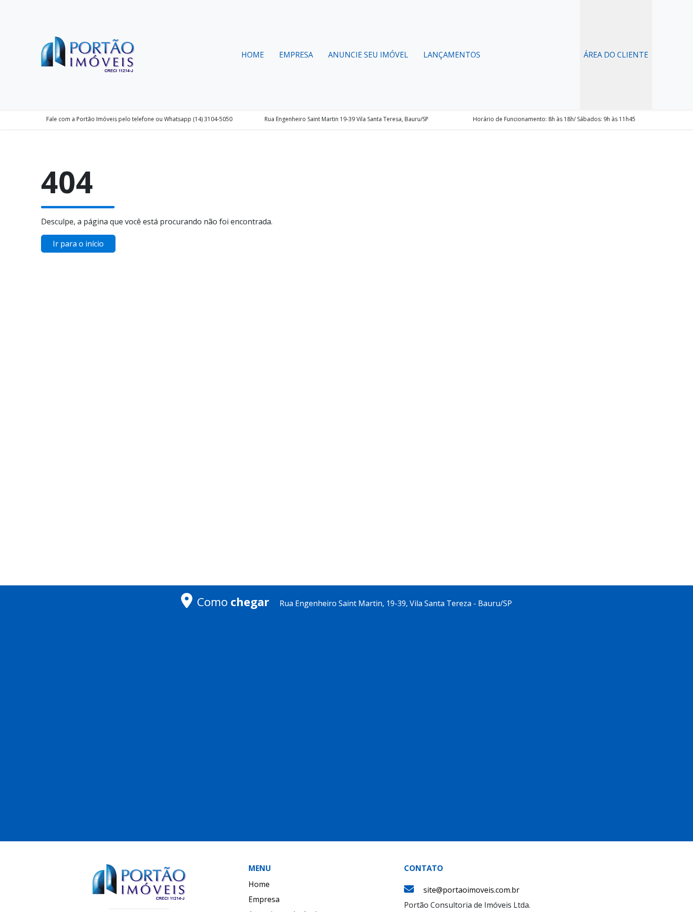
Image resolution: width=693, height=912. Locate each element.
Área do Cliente (616, 54)
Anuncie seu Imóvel (368, 54)
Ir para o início (78, 243)
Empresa (296, 54)
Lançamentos (451, 54)
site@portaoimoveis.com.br (471, 890)
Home (252, 54)
